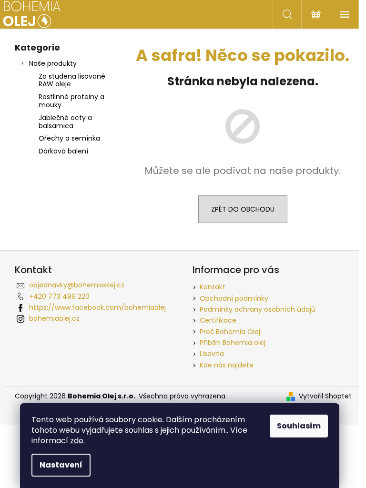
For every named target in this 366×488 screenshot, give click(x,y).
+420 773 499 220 (59, 296)
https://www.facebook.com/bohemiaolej (97, 307)
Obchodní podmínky (234, 298)
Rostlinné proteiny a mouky (71, 101)
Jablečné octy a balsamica (65, 122)
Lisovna (212, 353)
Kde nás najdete (227, 365)
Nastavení (61, 464)
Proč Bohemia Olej (230, 331)
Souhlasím (299, 425)
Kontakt (212, 287)
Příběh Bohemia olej (232, 342)
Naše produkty (53, 63)
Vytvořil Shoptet (325, 396)
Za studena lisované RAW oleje (72, 80)
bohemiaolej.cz (54, 318)
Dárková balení (63, 151)
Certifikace (218, 320)
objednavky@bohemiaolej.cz (76, 285)
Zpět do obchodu (242, 209)
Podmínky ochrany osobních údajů (257, 309)
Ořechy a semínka (69, 138)
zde (76, 440)
